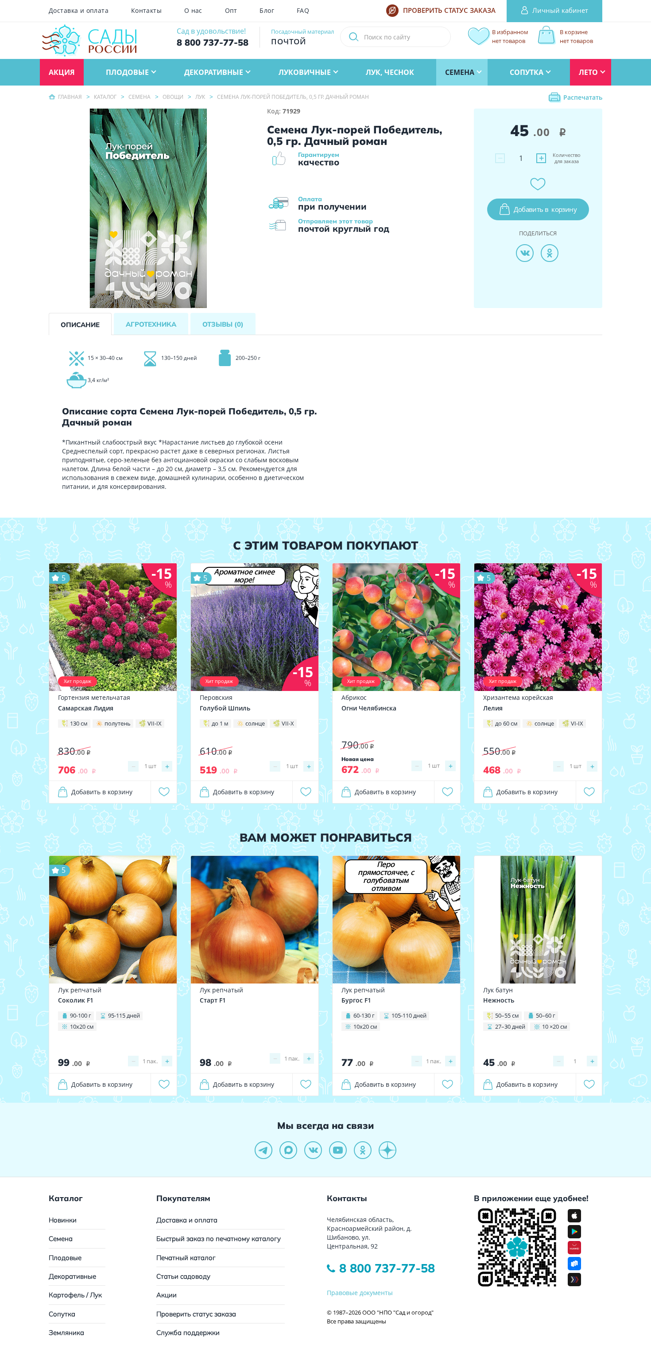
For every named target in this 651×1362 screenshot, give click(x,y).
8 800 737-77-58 (387, 1268)
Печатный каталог (186, 1257)
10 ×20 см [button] (554, 1026)
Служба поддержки (188, 1332)
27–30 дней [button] (510, 1026)
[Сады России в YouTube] (338, 1150)
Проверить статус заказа (196, 1314)
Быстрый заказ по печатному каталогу (218, 1238)
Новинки (63, 1220)
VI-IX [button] (577, 723)
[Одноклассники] (549, 253)
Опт (231, 11)
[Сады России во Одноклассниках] (363, 1150)
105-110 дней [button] (408, 1015)
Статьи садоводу (183, 1276)
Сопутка (62, 1314)
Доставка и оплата (78, 11)
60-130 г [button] (364, 1015)
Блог (267, 11)
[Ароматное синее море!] (254, 626)
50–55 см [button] (507, 1015)
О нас (193, 11)
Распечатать (582, 97)
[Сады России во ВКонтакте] (313, 1150)
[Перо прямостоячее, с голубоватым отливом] (396, 918)
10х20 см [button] (82, 1026)
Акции (166, 1295)
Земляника (66, 1332)
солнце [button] (255, 723)
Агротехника (151, 324)
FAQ (303, 11)
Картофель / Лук (75, 1295)
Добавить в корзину (101, 792)
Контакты (146, 11)
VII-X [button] (288, 723)
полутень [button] (118, 723)
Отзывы (223, 324)
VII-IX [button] (154, 723)
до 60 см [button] (506, 723)
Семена (61, 1238)
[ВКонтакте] (525, 253)
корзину (545, 209)
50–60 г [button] (545, 1015)
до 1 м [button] (220, 723)
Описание (80, 324)
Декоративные (72, 1276)
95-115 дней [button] (124, 1015)
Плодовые (65, 1257)
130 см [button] (79, 723)
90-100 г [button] (80, 1015)
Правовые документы (360, 1292)
